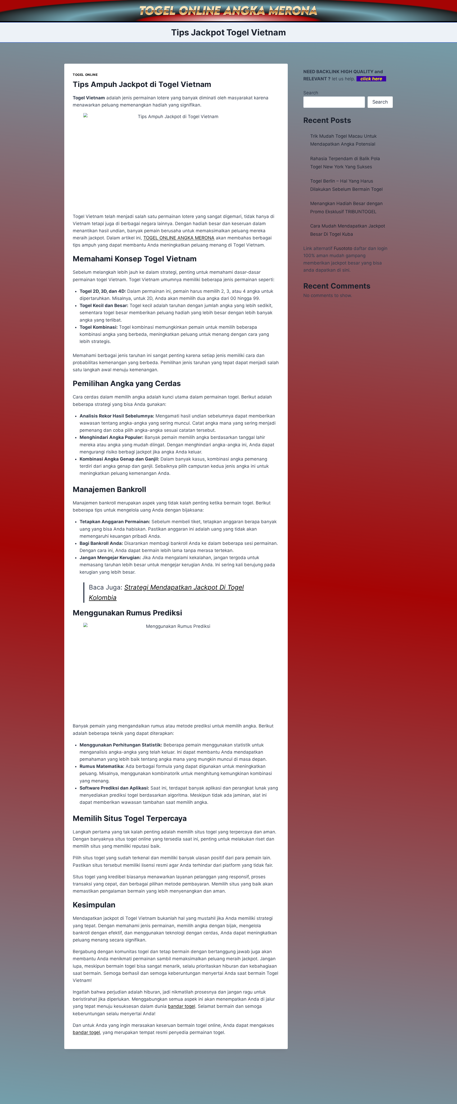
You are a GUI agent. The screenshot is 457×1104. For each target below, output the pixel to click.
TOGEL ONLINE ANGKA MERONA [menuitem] (178, 237)
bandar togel (86, 1032)
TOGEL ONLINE (85, 75)
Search (310, 92)
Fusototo (343, 248)
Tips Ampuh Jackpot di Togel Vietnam (142, 84)
